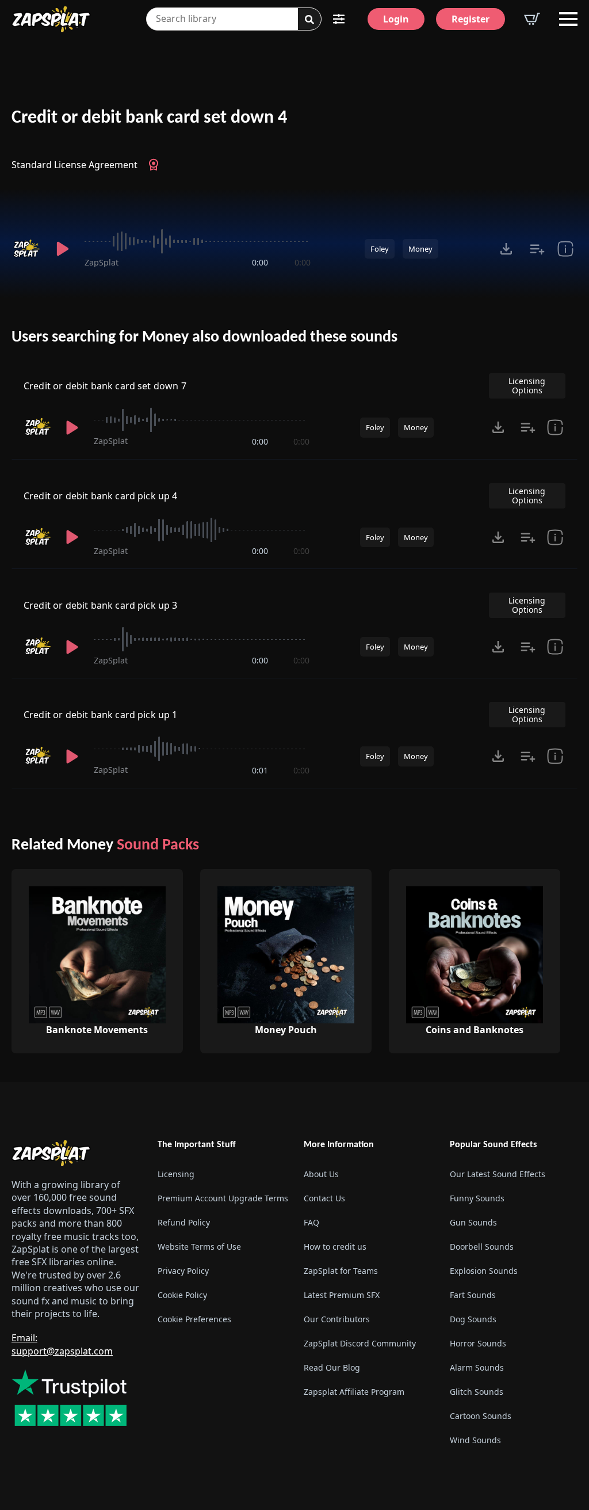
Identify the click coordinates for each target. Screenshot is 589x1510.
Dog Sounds (473, 1319)
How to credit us (335, 1246)
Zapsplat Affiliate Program (354, 1391)
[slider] (198, 241)
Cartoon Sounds (480, 1415)
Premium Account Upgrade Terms (221, 1198)
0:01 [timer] (260, 770)
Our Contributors (337, 1319)
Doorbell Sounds (482, 1246)
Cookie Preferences (194, 1319)
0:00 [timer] (260, 262)
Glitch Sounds (476, 1391)
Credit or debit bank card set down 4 (149, 118)
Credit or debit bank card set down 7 (105, 386)
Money (420, 249)
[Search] (309, 19)
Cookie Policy (182, 1294)
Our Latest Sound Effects (497, 1173)
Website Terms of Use (199, 1246)
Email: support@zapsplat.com (62, 1344)
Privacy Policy (183, 1270)
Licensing (176, 1173)
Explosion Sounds (484, 1270)
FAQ (311, 1222)
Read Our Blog (332, 1367)
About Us (321, 1173)
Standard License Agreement (74, 164)
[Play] (62, 249)
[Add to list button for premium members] (537, 249)
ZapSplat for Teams (341, 1270)
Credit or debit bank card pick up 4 (101, 496)
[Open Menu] (568, 19)
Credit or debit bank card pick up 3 (101, 605)
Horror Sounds (478, 1343)
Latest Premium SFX (342, 1294)
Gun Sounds (473, 1222)
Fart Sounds (473, 1294)
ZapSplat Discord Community (360, 1343)
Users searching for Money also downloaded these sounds (204, 337)
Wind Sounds (475, 1440)
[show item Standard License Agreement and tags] (565, 249)
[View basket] (532, 19)
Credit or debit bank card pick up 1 (101, 714)
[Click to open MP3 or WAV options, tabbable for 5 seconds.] (506, 249)
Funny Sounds (477, 1198)
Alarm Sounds (477, 1367)
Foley (379, 249)
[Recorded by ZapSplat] (26, 249)
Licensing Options (526, 385)
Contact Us (324, 1198)
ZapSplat (101, 262)
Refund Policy (184, 1222)
